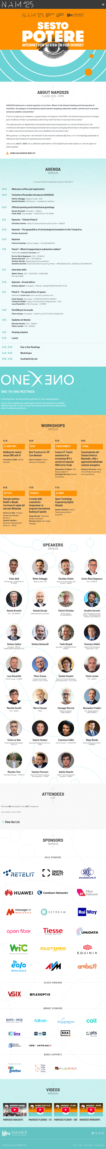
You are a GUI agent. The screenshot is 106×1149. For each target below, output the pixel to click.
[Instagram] (99, 1133)
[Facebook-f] (103, 1133)
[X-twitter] (96, 1133)
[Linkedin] (93, 1133)
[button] (103, 4)
